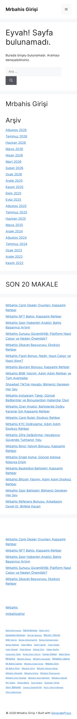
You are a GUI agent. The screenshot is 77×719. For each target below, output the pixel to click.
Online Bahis (23, 682)
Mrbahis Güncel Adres (47, 668)
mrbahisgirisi (15, 614)
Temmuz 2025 (16, 212)
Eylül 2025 (13, 199)
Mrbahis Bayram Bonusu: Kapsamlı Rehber (38, 367)
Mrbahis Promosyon (50, 673)
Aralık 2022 (14, 256)
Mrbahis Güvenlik (14, 673)
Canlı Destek (12, 649)
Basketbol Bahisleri (15, 635)
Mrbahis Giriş (52, 663)
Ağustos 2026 (16, 130)
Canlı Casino (40, 644)
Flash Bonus (25, 649)
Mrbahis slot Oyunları (16, 678)
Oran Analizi (36, 683)
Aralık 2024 (14, 231)
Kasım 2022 (14, 263)
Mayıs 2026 (14, 149)
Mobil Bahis (64, 654)
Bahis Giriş (44, 630)
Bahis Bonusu (30, 630)
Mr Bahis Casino (14, 663)
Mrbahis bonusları (41, 659)
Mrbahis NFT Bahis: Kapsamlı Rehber (33, 316)
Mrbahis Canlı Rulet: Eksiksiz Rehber (33, 418)
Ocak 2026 (14, 174)
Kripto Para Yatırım (32, 654)
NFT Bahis (10, 683)
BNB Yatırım (11, 640)
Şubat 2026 (14, 168)
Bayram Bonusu (34, 635)
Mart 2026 (13, 162)
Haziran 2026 (16, 143)
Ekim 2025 (13, 193)
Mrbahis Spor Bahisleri (39, 678)
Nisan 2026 (14, 155)
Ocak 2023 (14, 250)
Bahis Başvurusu (13, 630)
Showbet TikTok (51, 683)
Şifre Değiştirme (13, 692)
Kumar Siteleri (49, 654)
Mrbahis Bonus (24, 659)
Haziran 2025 (16, 218)
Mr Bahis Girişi (13, 668)
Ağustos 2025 (16, 206)
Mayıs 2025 (14, 225)
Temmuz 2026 (16, 136)
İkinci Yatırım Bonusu (53, 687)
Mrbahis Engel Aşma (33, 664)
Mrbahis (12, 607)
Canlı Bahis (26, 644)
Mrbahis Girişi (22, 9)
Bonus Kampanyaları (48, 640)
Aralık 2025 (14, 180)
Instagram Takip (13, 654)
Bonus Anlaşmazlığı (28, 640)
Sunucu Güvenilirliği (32, 687)
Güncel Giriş (38, 649)
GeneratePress (61, 713)
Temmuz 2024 (16, 244)
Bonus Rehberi (12, 645)
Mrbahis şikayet (59, 678)
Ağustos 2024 (16, 237)
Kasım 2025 (14, 187)
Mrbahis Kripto (31, 673)
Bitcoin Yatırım (52, 635)
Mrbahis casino (61, 658)
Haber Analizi (52, 649)
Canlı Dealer (53, 645)
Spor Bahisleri (13, 687)
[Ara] (11, 80)
